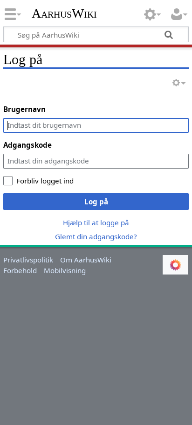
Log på (96, 201)
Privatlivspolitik (28, 259)
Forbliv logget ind (45, 180)
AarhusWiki (64, 13)
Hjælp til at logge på (96, 222)
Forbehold (20, 270)
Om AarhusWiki (85, 259)
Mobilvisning (65, 270)
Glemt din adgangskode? (96, 236)
